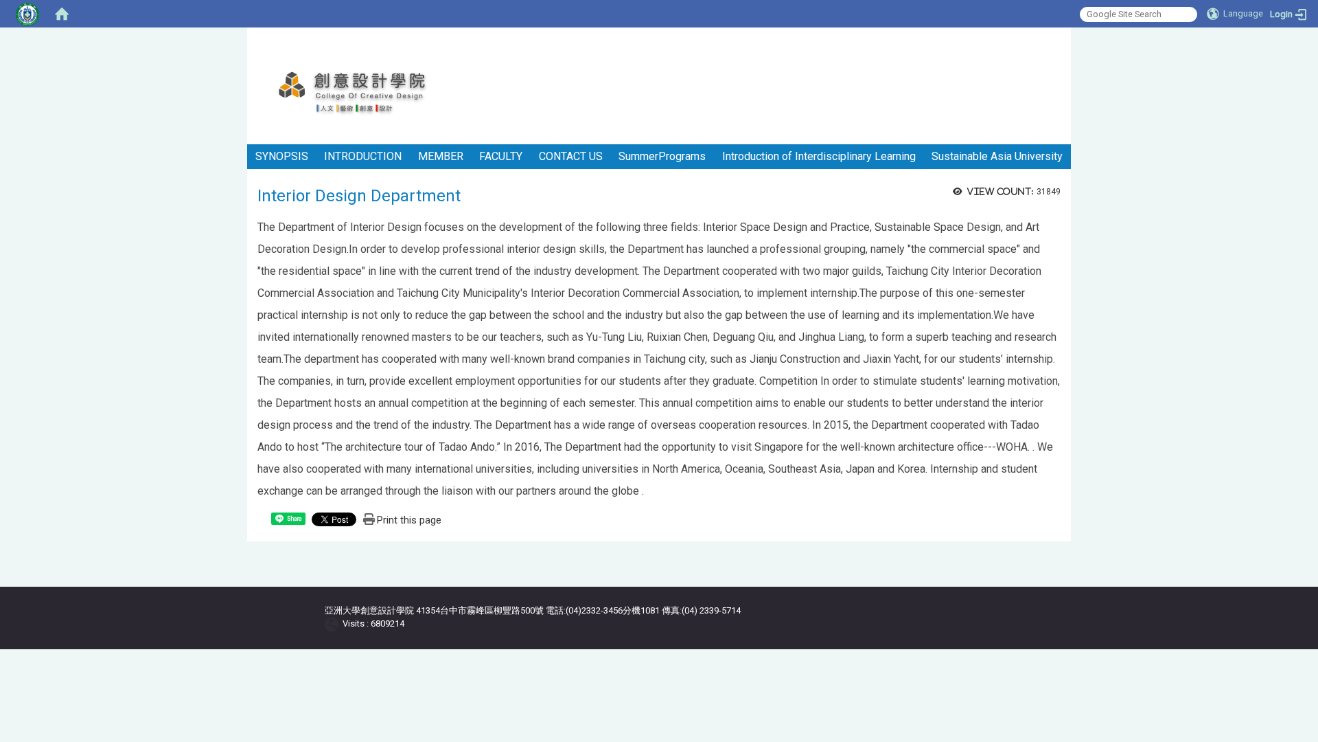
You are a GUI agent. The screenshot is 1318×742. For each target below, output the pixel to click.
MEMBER (440, 156)
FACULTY (500, 156)
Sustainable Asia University (997, 156)
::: (1066, 44)
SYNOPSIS (281, 156)
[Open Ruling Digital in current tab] (334, 623)
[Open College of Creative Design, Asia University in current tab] (367, 93)
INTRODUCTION (363, 156)
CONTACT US (571, 156)
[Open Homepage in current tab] (62, 13)
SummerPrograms (662, 156)
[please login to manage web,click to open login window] (27, 13)
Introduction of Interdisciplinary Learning (819, 156)
